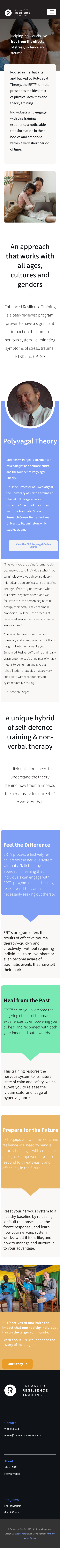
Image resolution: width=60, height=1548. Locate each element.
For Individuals (12, 1505)
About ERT (10, 1467)
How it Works (12, 1473)
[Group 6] (17, 11)
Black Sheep (21, 1533)
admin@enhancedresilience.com (23, 1435)
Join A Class (11, 1512)
